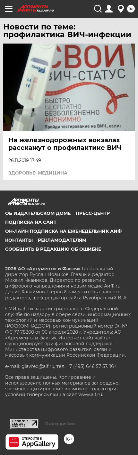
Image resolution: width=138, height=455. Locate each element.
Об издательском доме (38, 213)
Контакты (19, 240)
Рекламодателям (62, 240)
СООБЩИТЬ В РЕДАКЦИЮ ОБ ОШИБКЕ (53, 249)
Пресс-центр (93, 213)
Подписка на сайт (30, 222)
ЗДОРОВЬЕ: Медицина (37, 173)
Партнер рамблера (60, 424)
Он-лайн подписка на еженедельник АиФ (63, 231)
